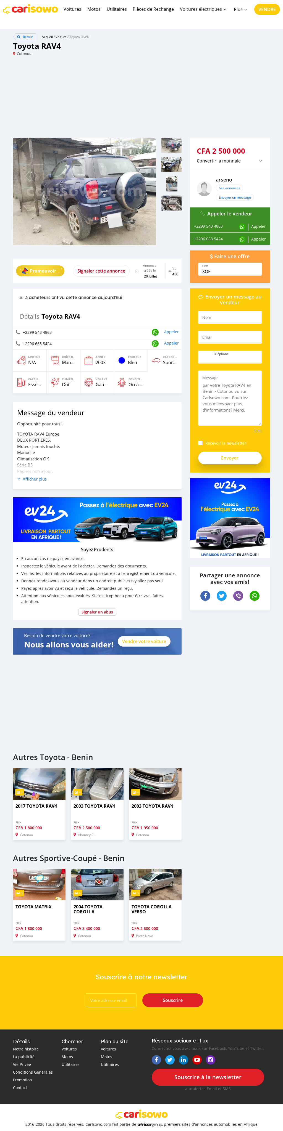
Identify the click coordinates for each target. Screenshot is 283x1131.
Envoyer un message (235, 197)
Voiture (61, 36)
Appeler (171, 331)
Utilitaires (117, 9)
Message (210, 377)
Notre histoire (26, 1049)
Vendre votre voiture (144, 641)
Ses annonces (229, 188)
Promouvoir (43, 271)
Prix (205, 266)
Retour (27, 36)
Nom (206, 317)
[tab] (230, 161)
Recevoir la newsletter (225, 443)
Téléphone (221, 354)
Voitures (72, 9)
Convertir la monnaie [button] (219, 161)
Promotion (22, 1079)
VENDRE (267, 9)
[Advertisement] (77, 99)
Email (207, 337)
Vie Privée (22, 1064)
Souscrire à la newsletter (208, 1077)
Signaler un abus (97, 612)
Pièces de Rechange (153, 9)
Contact (20, 1087)
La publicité (24, 1056)
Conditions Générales (33, 1072)
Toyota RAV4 (79, 36)
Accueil (47, 36)
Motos (94, 9)
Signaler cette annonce (101, 271)
